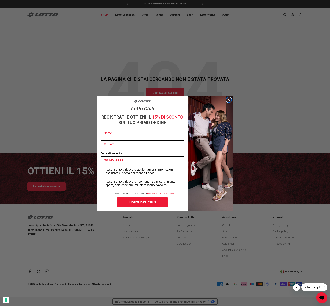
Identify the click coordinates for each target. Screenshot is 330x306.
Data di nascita (112, 153)
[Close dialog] (229, 100)
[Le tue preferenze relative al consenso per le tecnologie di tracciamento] (6, 300)
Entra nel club (142, 202)
